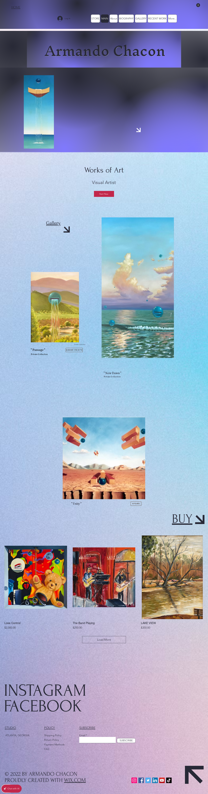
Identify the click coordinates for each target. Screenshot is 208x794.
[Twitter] (148, 780)
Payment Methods (54, 744)
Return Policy (52, 739)
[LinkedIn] (155, 780)
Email (82, 735)
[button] (198, 5)
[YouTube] (162, 780)
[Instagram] (134, 780)
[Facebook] (141, 780)
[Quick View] (35, 577)
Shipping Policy (52, 735)
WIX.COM (75, 780)
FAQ (46, 749)
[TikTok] (169, 780)
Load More (104, 639)
